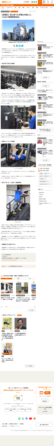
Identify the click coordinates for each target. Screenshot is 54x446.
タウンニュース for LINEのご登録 (10, 410)
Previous (2, 307)
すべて (3, 7)
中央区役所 (41, 194)
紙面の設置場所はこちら (44, 181)
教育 (23, 7)
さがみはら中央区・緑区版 (7, 5)
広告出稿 (27, 1)
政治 (33, 7)
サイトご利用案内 (11, 426)
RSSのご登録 (44, 411)
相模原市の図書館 (42, 199)
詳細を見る (45, 401)
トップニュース (9, 7)
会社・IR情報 (4, 423)
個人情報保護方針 (4, 426)
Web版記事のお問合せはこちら (45, 185)
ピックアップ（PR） (44, 7)
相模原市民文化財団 (43, 201)
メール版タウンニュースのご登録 (25, 410)
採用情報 (21, 423)
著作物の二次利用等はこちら (45, 176)
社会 (19, 7)
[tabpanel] (18, 31)
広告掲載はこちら (43, 178)
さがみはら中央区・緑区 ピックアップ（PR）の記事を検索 (45, 130)
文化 (15, 7)
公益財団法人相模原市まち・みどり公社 (45, 204)
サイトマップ (17, 426)
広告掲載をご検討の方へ (13, 423)
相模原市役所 (41, 192)
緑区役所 (40, 196)
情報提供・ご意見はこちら (45, 173)
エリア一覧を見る (29, 365)
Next (35, 307)
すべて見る (45, 77)
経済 (37, 7)
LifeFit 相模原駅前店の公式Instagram (15, 266)
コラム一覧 (45, 160)
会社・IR (44, 2)
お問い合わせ (45, 424)
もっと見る (31, 310)
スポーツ (28, 7)
